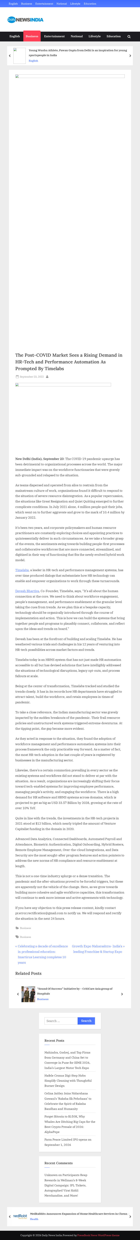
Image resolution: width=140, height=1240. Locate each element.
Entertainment (44, 3)
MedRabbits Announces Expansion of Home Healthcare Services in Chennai (80, 1213)
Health (34, 1219)
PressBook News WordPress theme (98, 1235)
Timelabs (22, 570)
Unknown (51, 1175)
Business (26, 3)
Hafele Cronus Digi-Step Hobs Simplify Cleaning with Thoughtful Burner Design (68, 1080)
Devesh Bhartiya (27, 591)
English (13, 3)
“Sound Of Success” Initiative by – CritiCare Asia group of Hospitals (74, 991)
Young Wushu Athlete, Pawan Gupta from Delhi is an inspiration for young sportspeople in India (78, 52)
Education (90, 3)
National (62, 3)
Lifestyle (75, 3)
